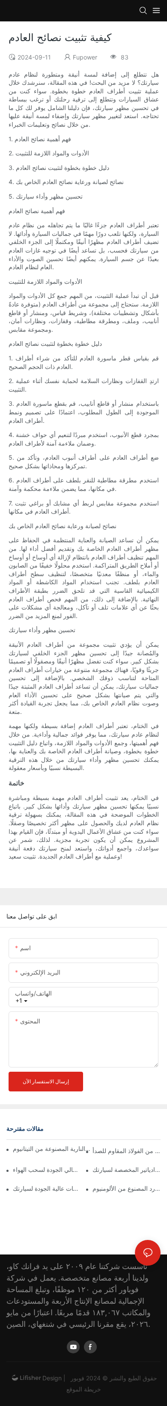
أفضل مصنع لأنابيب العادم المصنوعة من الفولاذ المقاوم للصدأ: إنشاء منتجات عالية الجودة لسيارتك (47, 1188)
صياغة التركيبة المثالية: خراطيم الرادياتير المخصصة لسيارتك (126, 1169)
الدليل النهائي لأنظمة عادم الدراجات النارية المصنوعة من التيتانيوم (52, 1148)
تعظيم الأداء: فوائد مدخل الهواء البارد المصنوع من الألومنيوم (126, 1188)
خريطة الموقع (83, 1389)
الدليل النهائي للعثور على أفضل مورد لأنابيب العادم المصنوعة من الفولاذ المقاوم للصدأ (126, 1150)
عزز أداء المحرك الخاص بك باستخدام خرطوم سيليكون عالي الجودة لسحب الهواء (47, 1169)
